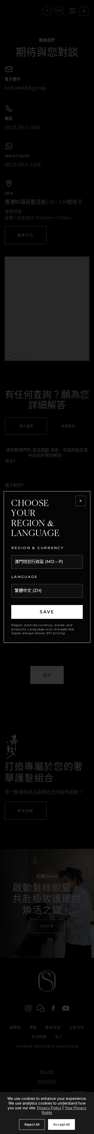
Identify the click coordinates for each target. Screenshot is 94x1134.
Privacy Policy (49, 1108)
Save (47, 611)
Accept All (61, 1124)
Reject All (32, 1124)
